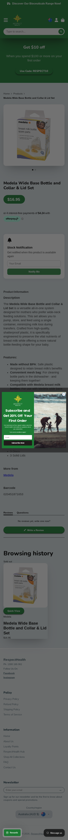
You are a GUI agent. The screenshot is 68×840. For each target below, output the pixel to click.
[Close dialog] (63, 394)
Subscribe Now (18, 443)
